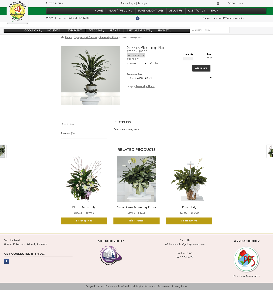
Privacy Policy (180, 286)
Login (143, 3)
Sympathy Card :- (135, 73)
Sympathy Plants (108, 37)
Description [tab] (67, 124)
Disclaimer (164, 286)
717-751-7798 (56, 3)
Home (68, 37)
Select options (84, 221)
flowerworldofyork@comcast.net (186, 244)
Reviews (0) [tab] (68, 133)
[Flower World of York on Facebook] (137, 18)
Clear (156, 63)
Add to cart (201, 67)
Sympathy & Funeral (85, 37)
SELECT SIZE (133, 59)
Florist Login (128, 3)
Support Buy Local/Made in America (223, 18)
